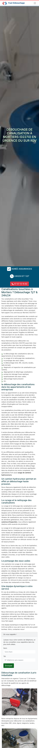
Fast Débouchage (16, 3)
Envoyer (8, 665)
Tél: (4, 656)
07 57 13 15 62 (20, 284)
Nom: (5, 648)
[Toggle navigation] (34, 3)
